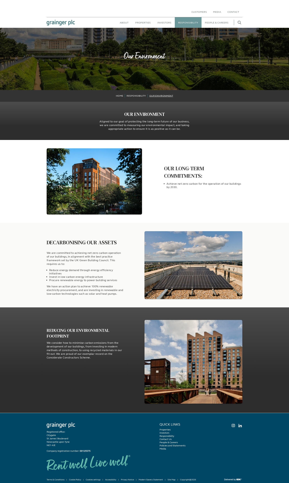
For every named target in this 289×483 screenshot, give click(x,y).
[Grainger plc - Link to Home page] (61, 22)
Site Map (171, 479)
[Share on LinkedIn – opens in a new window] (239, 425)
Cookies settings (93, 479)
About (124, 22)
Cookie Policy (75, 479)
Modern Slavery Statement (151, 479)
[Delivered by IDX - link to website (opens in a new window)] (233, 479)
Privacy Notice (127, 479)
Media (217, 12)
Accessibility (110, 479)
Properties (143, 22)
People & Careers (216, 22)
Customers (199, 12)
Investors (164, 22)
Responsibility (188, 22)
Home (119, 95)
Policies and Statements (172, 445)
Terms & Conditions (55, 479)
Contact (233, 12)
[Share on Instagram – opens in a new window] (233, 425)
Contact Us (166, 439)
